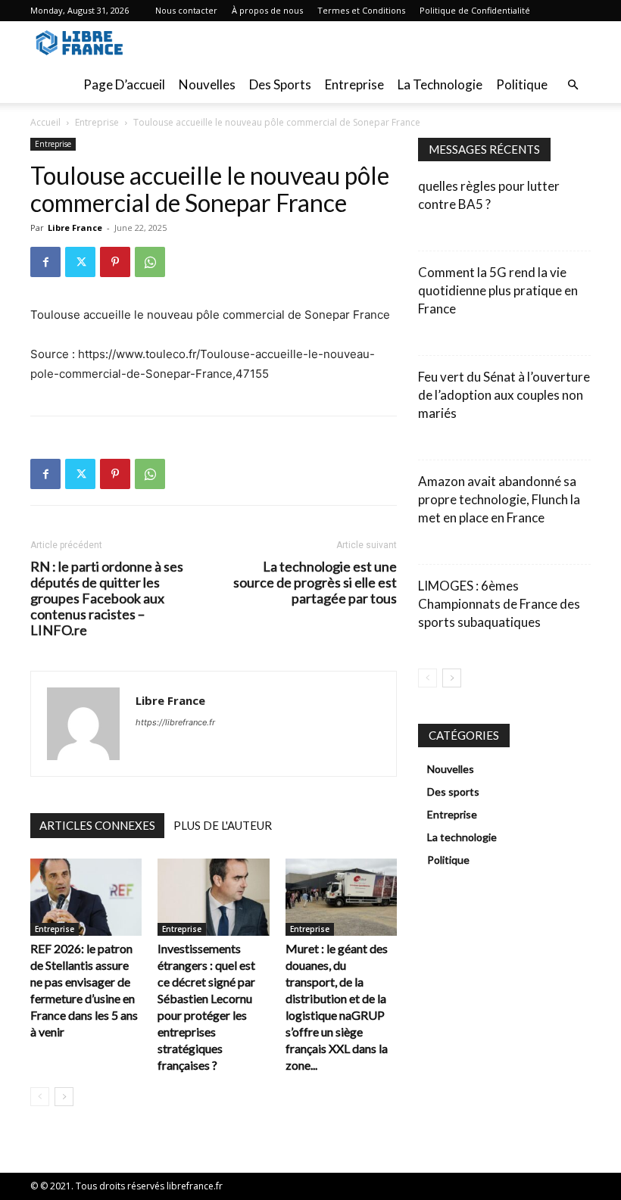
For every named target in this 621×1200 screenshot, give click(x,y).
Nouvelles (207, 84)
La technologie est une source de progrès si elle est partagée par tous (315, 582)
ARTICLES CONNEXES (97, 825)
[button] (572, 85)
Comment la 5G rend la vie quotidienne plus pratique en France (498, 290)
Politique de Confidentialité (475, 10)
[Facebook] (45, 262)
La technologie (440, 84)
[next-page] (64, 1096)
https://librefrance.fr (175, 722)
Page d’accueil (124, 84)
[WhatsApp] (150, 262)
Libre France (75, 227)
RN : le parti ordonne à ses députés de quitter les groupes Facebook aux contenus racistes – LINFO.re (106, 598)
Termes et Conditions (361, 10)
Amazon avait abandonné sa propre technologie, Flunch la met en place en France (499, 499)
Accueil (45, 122)
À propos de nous (267, 10)
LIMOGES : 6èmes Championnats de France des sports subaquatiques (499, 604)
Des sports (280, 84)
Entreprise (354, 84)
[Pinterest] (115, 262)
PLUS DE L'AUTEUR (222, 825)
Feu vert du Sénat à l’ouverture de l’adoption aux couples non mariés (504, 395)
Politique (522, 84)
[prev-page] (39, 1096)
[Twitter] (80, 262)
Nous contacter (186, 10)
